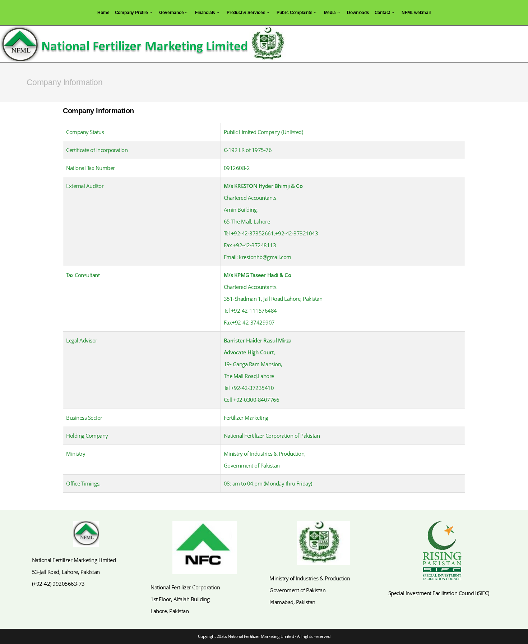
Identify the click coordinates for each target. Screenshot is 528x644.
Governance (171, 12)
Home (103, 12)
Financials (205, 12)
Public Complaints (294, 12)
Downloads (358, 12)
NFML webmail (416, 12)
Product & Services (246, 12)
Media (330, 12)
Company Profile (131, 12)
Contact (382, 12)
